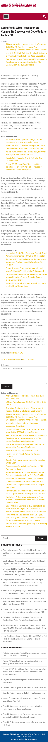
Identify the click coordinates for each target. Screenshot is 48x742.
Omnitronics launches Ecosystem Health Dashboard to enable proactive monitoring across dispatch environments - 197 (25, 553)
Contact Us (20, 736)
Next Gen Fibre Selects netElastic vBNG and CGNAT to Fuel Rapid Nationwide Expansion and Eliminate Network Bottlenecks (25, 639)
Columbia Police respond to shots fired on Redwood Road (24, 693)
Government (14, 353)
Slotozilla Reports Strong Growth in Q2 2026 (22, 450)
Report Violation (28, 359)
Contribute (28, 736)
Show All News (6, 359)
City (21, 353)
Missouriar (19, 5)
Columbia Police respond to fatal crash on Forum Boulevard (24, 688)
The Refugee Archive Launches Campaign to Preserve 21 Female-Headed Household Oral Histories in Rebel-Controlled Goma (25, 500)
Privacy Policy (28, 734)
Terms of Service (39, 734)
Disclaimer (17, 359)
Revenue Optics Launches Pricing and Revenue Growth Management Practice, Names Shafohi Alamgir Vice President (26, 262)
